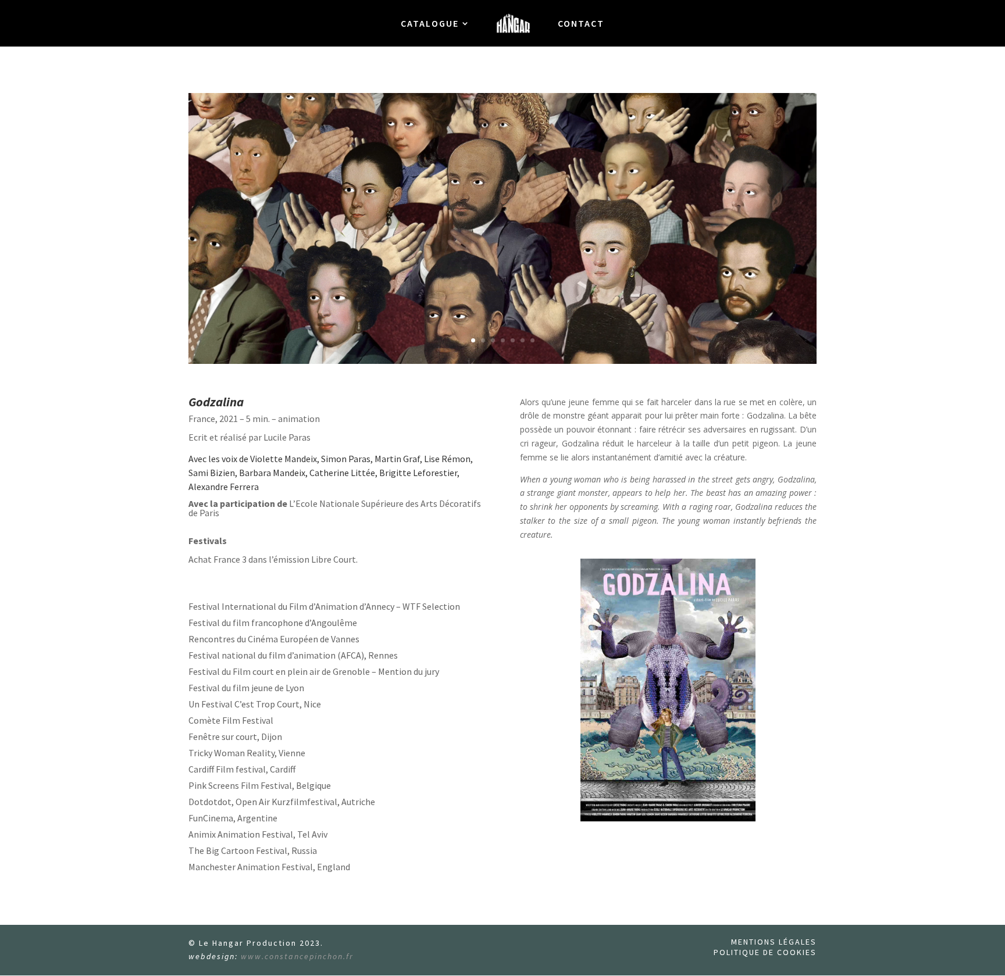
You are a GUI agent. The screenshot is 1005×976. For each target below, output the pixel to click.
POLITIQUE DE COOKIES (765, 952)
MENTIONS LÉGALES (774, 941)
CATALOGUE (430, 24)
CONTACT (581, 24)
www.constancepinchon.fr (297, 956)
